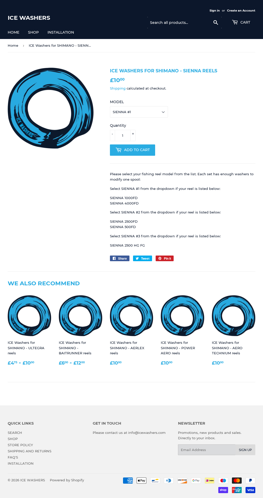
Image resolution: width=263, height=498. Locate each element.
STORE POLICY (20, 445)
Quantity (118, 125)
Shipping (118, 88)
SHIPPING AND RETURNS (29, 451)
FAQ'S (13, 457)
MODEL (117, 102)
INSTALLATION (61, 32)
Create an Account (241, 10)
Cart (244, 22)
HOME (13, 32)
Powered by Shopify (67, 480)
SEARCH (15, 433)
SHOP (33, 32)
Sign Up (245, 450)
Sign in (215, 10)
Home (13, 45)
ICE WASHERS (29, 17)
